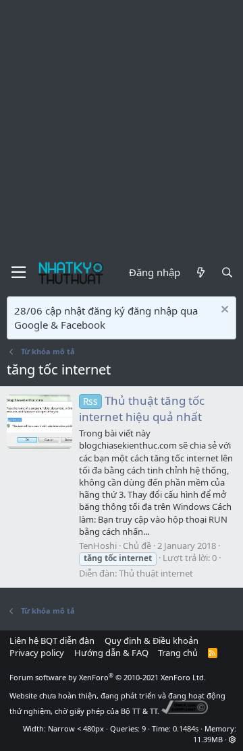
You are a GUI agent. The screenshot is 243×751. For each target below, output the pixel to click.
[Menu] (18, 273)
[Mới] (200, 272)
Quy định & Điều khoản (151, 640)
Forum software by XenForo (107, 677)
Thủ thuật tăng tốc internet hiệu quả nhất (142, 408)
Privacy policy (36, 653)
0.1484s (185, 728)
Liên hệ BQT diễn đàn (51, 640)
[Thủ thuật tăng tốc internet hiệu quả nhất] (39, 422)
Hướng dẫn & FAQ (111, 653)
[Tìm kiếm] (227, 272)
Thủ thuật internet (156, 573)
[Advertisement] (121, 128)
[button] (232, 739)
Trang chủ (178, 653)
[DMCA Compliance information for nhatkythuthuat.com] (184, 711)
